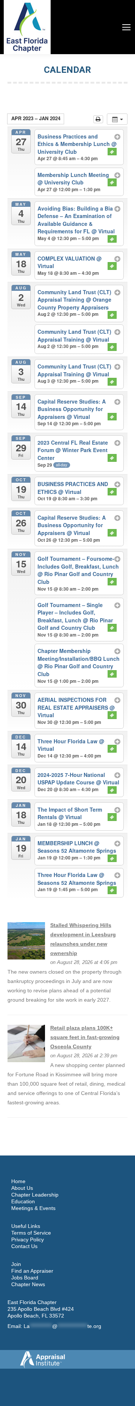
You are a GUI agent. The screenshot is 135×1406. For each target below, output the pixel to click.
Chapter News (28, 1284)
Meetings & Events (33, 1208)
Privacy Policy (27, 1239)
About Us (22, 1188)
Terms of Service (31, 1233)
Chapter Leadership (34, 1195)
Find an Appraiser (32, 1271)
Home (18, 1181)
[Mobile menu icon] (126, 27)
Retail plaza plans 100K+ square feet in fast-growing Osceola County (85, 1037)
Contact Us (24, 1246)
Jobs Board (24, 1278)
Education (23, 1201)
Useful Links (25, 1226)
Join (16, 1264)
